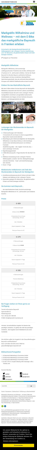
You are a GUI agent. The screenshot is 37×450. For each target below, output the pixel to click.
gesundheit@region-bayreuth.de (11, 345)
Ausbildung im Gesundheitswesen (10, 413)
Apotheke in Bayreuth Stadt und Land (11, 418)
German (2, 406)
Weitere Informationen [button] (10, 441)
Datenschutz (15, 391)
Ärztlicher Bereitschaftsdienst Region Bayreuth (19, 422)
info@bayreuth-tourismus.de (14, 318)
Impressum (8, 391)
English (5, 406)
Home (2, 391)
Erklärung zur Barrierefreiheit (27, 391)
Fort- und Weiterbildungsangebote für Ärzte (12, 410)
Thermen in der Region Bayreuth (18, 419)
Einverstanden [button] (18, 445)
